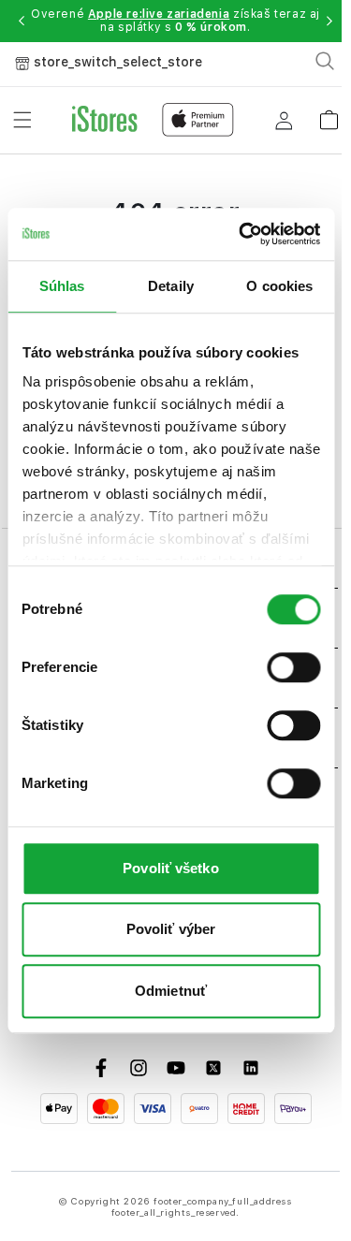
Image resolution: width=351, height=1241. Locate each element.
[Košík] (328, 113)
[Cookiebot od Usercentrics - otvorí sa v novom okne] (242, 234)
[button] (21, 20)
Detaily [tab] (171, 286)
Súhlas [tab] (62, 286)
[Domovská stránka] (153, 120)
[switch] (293, 667)
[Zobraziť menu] (22, 119)
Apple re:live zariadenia (158, 14)
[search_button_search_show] (325, 61)
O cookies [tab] (279, 286)
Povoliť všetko (170, 868)
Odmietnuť (171, 991)
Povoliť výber (170, 929)
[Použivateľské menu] (283, 119)
